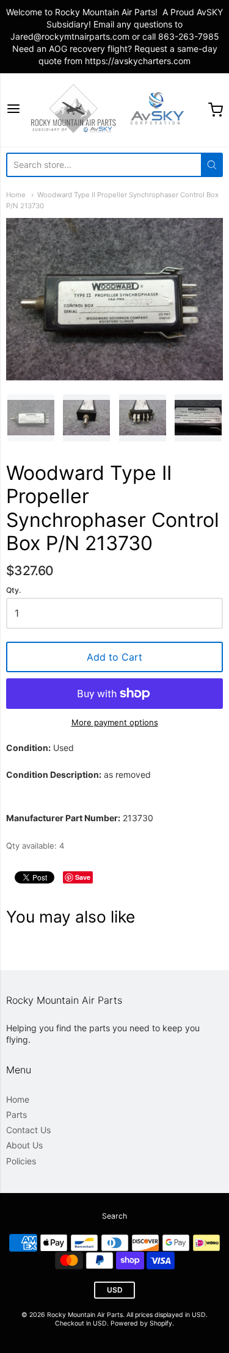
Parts (16, 1114)
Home (16, 194)
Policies (21, 1161)
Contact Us (28, 1130)
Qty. (13, 590)
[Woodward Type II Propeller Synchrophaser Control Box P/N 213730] (31, 418)
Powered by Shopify (141, 1323)
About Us (24, 1145)
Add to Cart (114, 657)
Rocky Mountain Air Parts (85, 1315)
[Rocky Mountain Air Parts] (114, 109)
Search (114, 1216)
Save (82, 877)
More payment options (114, 722)
